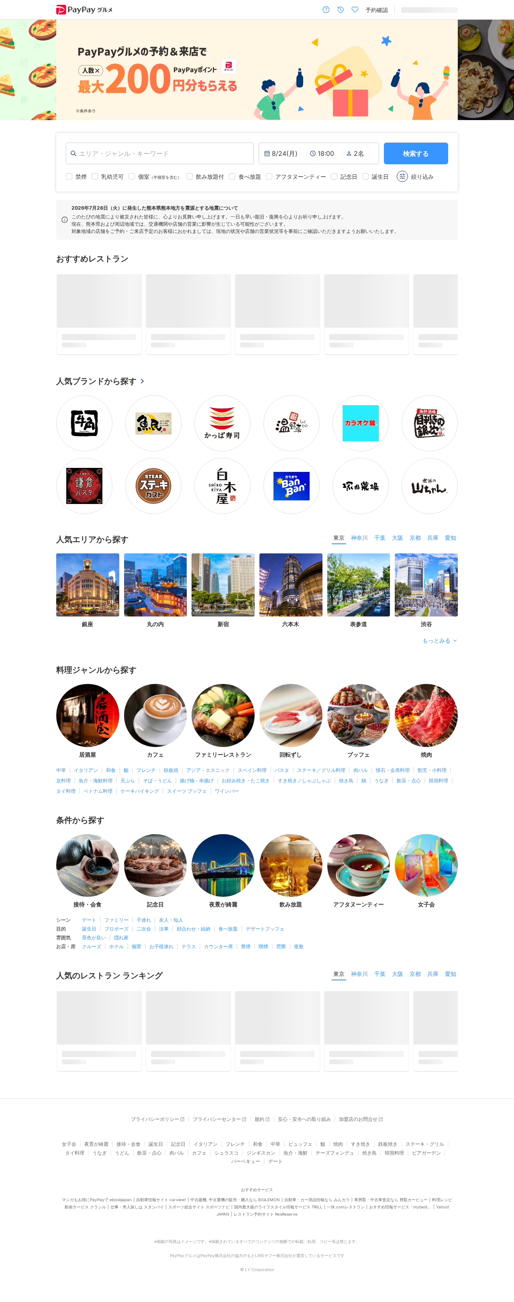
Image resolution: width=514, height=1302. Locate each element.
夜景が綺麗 (96, 1150)
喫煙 (263, 949)
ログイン (446, 9)
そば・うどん (157, 783)
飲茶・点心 (409, 783)
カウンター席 (218, 949)
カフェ (199, 1158)
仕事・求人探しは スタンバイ (137, 1212)
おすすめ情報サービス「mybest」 (400, 1212)
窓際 (281, 949)
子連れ (144, 923)
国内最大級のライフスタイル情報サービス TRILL (278, 1212)
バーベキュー (245, 1167)
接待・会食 (128, 1150)
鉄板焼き (388, 1150)
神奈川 (359, 540)
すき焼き (360, 1150)
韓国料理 (438, 783)
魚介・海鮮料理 (95, 783)
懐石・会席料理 (393, 773)
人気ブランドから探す (96, 384)
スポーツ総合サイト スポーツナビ (199, 1212)
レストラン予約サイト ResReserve (266, 1219)
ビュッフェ (300, 1150)
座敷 (299, 949)
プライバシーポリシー (155, 1125)
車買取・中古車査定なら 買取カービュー (391, 1205)
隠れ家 (121, 940)
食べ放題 (228, 932)
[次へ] (499, 70)
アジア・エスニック (208, 773)
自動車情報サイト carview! (161, 1205)
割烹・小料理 (432, 773)
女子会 (69, 1150)
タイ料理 (65, 794)
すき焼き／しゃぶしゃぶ (304, 783)
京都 (415, 540)
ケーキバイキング (139, 794)
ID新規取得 (415, 9)
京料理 (63, 783)
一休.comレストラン (346, 1212)
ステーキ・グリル (425, 1150)
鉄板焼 (171, 773)
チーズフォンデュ (335, 1158)
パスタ (282, 773)
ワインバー (227, 794)
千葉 (380, 540)
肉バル (360, 773)
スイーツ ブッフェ (187, 794)
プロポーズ (116, 932)
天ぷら (127, 783)
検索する (416, 153)
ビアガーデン (426, 1158)
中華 (61, 773)
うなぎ (381, 783)
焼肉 (338, 1150)
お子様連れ (161, 949)
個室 (136, 949)
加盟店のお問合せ (358, 1125)
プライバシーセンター (217, 1125)
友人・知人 (171, 923)
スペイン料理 (252, 773)
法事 (164, 932)
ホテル (116, 949)
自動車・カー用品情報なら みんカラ (317, 1205)
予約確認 (376, 9)
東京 (339, 540)
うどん (122, 1158)
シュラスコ (226, 1158)
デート (89, 923)
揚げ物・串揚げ (197, 783)
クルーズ (91, 949)
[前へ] (14, 70)
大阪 (397, 540)
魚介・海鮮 (296, 1158)
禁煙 (246, 949)
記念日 (178, 1150)
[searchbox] (160, 153)
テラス (189, 949)
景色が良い (94, 940)
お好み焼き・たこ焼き (246, 783)
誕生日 (89, 932)
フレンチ (146, 773)
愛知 (450, 540)
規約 (259, 1125)
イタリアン (86, 773)
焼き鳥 (346, 783)
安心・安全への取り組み (304, 1125)
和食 (111, 773)
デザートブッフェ (265, 932)
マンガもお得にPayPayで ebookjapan (97, 1205)
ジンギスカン (261, 1158)
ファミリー (116, 923)
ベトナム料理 (98, 794)
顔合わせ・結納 (193, 932)
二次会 (144, 932)
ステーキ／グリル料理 (321, 773)
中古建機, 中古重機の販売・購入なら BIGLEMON (235, 1205)
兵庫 (433, 540)
